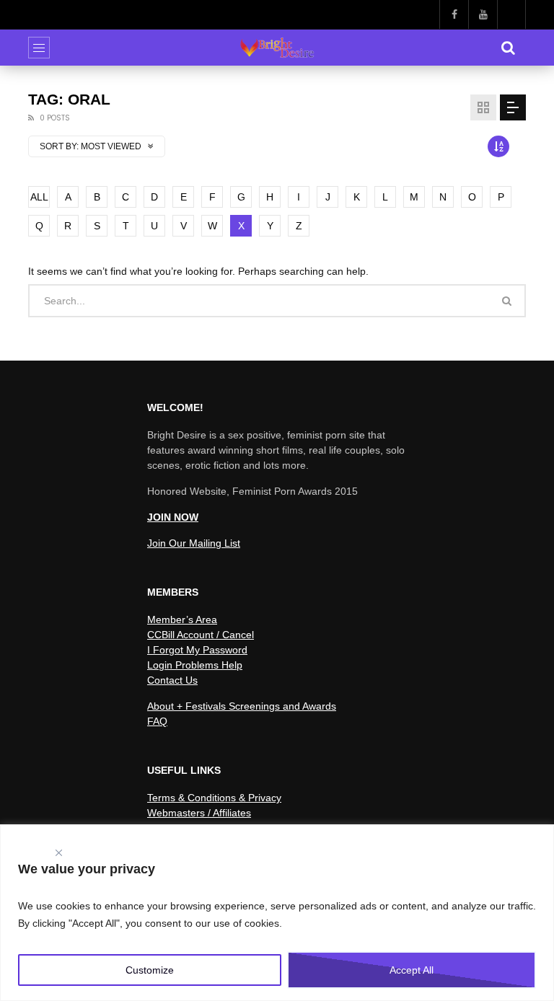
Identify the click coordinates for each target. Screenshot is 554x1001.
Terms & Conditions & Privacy (214, 797)
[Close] (58, 849)
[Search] (508, 48)
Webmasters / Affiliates (199, 813)
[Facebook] (453, 14)
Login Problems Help (194, 665)
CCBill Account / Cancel (200, 634)
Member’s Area (182, 619)
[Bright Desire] (277, 47)
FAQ (157, 721)
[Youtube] (482, 14)
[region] (277, 912)
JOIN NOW (172, 517)
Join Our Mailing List (193, 543)
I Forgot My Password (197, 650)
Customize (150, 970)
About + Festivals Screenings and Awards (241, 706)
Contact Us (172, 680)
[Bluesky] (511, 14)
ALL (39, 197)
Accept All (412, 970)
